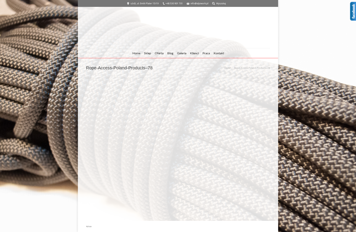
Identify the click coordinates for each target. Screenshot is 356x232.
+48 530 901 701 (174, 3)
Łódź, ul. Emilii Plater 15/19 (145, 3)
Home (227, 68)
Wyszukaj (221, 3)
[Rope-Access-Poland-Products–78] (178, 148)
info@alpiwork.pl (199, 3)
